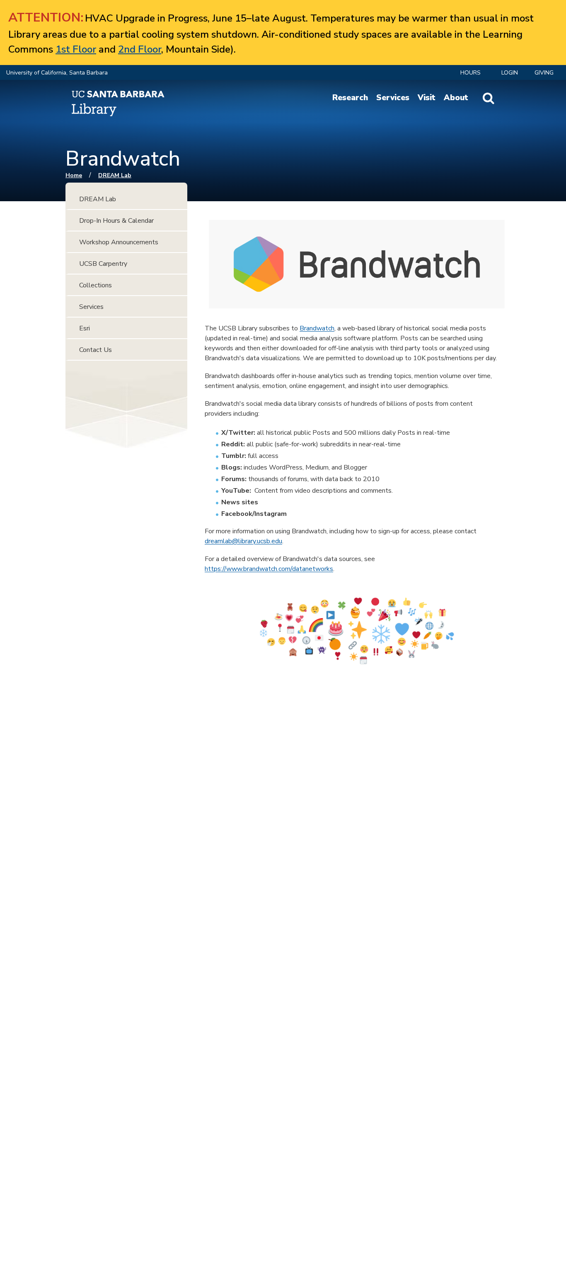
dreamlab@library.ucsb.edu (243, 541)
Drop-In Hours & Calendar (116, 220)
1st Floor (76, 49)
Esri (84, 328)
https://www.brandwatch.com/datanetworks (269, 568)
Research (350, 97)
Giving (544, 73)
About (456, 97)
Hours (470, 73)
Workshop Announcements (118, 242)
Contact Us (95, 349)
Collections (95, 285)
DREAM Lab (114, 175)
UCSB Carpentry (103, 263)
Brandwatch (317, 328)
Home (73, 175)
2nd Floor (139, 49)
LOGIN (509, 73)
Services (392, 97)
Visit (426, 97)
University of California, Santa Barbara (57, 73)
